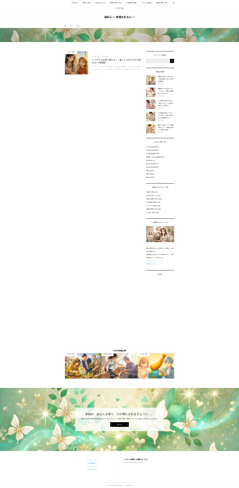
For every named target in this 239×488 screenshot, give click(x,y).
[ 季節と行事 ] (150, 192)
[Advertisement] (160, 306)
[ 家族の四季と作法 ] (152, 199)
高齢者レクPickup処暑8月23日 (155, 157)
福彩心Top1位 (150, 170)
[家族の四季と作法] (115, 2)
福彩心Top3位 (150, 177)
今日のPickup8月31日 (152, 147)
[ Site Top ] (75, 2)
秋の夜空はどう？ (151, 160)
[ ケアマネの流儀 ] (151, 205)
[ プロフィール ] (150, 261)
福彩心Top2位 (150, 174)
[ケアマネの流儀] (146, 2)
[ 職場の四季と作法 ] (152, 209)
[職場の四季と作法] (161, 2)
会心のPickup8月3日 (152, 167)
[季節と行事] (86, 2)
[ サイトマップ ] (92, 466)
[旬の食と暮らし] (100, 2)
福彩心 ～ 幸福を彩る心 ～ (119, 17)
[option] (83, 366)
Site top (119, 424)
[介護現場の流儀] (131, 2)
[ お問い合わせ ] (150, 264)
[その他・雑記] (119, 8)
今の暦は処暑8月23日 (152, 153)
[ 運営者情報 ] (92, 463)
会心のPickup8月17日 (152, 163)
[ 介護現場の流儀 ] (151, 202)
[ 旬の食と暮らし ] (151, 195)
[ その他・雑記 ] (150, 212)
